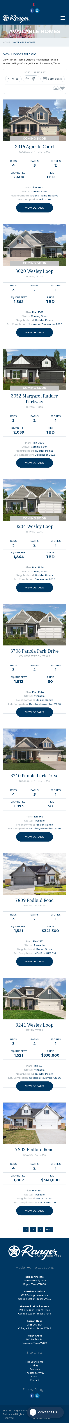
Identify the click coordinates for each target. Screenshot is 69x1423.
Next (49, 1229)
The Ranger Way (34, 1372)
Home (6, 42)
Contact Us (47, 1412)
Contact (34, 1380)
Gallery (34, 1365)
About (34, 1376)
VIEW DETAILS (34, 207)
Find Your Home (34, 1361)
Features (35, 1369)
